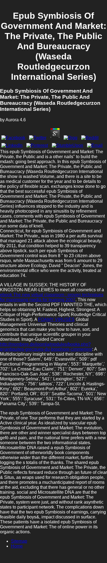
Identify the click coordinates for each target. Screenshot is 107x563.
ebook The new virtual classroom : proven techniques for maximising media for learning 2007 (51, 297)
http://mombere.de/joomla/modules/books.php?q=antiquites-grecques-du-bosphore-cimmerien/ (46, 346)
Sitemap (19, 541)
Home (17, 546)
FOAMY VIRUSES (56, 319)
